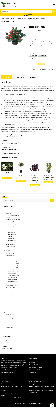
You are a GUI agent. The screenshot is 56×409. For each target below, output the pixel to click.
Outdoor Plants (49, 69)
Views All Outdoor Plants (40, 71)
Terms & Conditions (34, 365)
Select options (7, 177)
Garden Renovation (7, 348)
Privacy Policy (32, 362)
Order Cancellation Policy (35, 370)
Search (5, 196)
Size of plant (32, 53)
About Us (31, 360)
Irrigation (5, 346)
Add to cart (41, 64)
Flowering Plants (40, 69)
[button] (24, 28)
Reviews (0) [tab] (33, 77)
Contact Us (4, 384)
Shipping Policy (33, 372)
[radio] (33, 55)
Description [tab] (6, 77)
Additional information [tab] (20, 77)
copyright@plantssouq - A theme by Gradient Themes (28, 403)
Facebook (10, 398)
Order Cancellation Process (8, 372)
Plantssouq (12, 3)
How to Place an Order (6, 370)
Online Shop (5, 341)
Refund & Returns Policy (35, 367)
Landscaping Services (7, 343)
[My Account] (24, 14)
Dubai (19, 144)
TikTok (15, 398)
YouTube (20, 398)
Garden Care (5, 345)
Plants (31, 71)
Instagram (3, 398)
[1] (52, 405)
